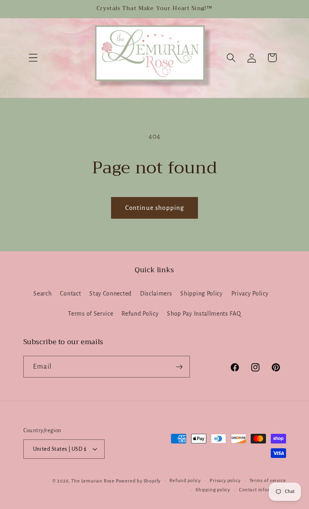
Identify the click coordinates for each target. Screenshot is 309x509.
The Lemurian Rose (93, 481)
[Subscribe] (179, 367)
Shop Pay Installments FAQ (204, 313)
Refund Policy (140, 313)
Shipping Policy (201, 293)
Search (42, 293)
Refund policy (184, 480)
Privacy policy (225, 480)
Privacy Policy (250, 293)
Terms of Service (90, 313)
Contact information (262, 490)
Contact (70, 293)
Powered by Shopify (138, 481)
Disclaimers (156, 293)
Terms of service (267, 480)
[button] (33, 57)
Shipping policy (213, 490)
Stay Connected (110, 293)
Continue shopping (154, 207)
